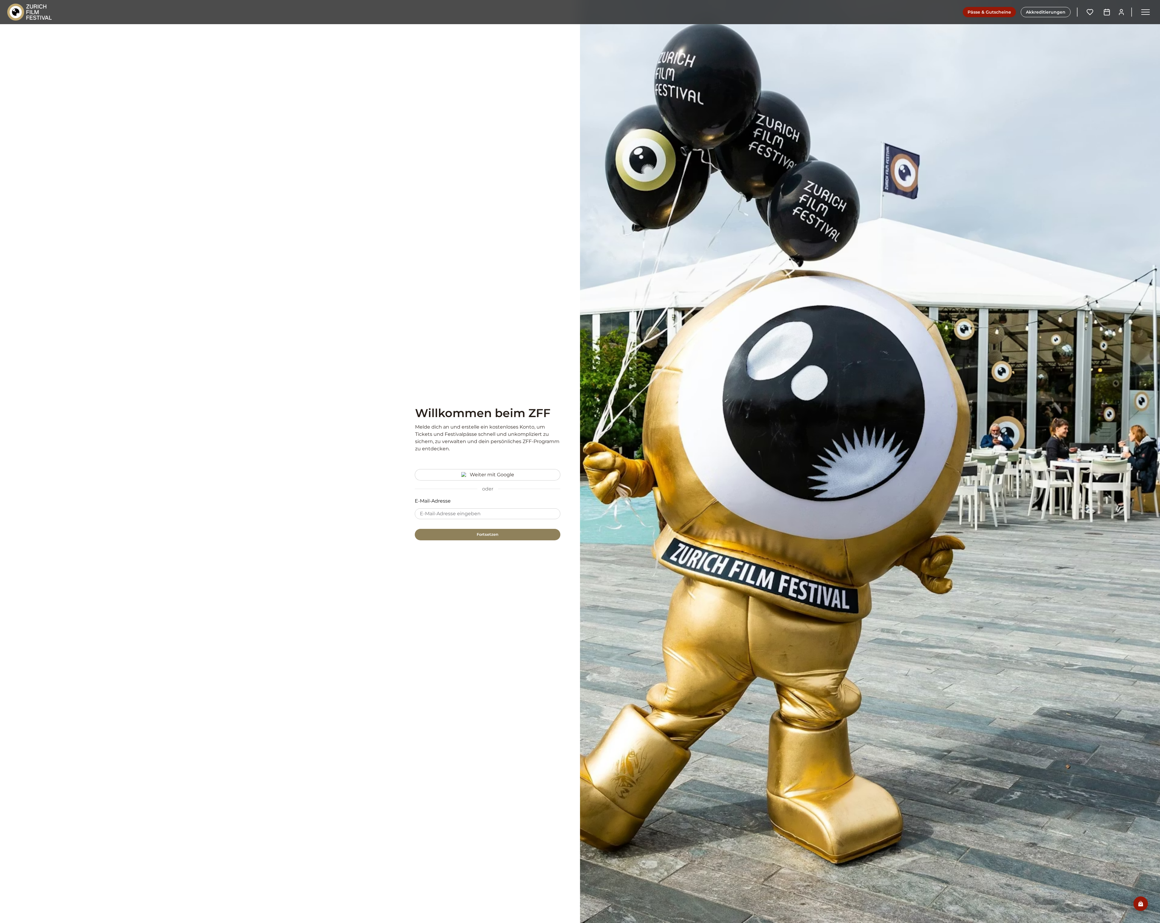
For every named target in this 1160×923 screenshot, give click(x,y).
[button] (1145, 12)
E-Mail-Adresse (433, 501)
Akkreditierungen (1045, 12)
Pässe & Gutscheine (989, 12)
